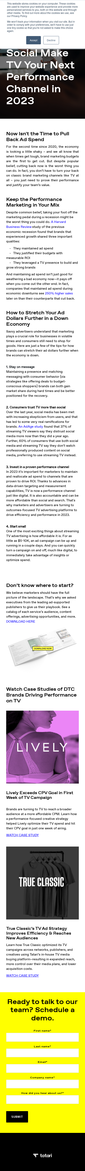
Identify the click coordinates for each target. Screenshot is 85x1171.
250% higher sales (59, 293)
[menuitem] (40, 1145)
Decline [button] (51, 40)
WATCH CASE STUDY (22, 975)
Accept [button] (33, 40)
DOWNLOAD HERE (20, 621)
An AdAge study (30, 426)
